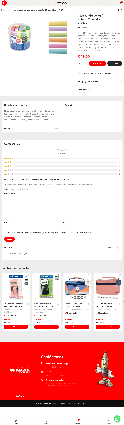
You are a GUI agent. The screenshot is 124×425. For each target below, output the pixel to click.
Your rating (10, 189)
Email (66, 222)
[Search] (4, 3)
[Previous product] (117, 10)
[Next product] (121, 10)
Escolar (13, 10)
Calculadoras (16, 309)
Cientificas (8, 312)
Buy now (114, 63)
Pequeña (85, 309)
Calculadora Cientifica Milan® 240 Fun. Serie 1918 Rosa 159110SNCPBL (14, 306)
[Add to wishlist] (28, 275)
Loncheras (76, 309)
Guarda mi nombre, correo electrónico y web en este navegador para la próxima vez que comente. (51, 233)
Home (4, 10)
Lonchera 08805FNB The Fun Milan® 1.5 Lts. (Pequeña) (75, 306)
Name (7, 222)
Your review (10, 194)
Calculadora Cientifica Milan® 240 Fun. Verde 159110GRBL (43, 306)
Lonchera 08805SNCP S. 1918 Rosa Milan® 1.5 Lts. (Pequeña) (106, 306)
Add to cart (97, 63)
